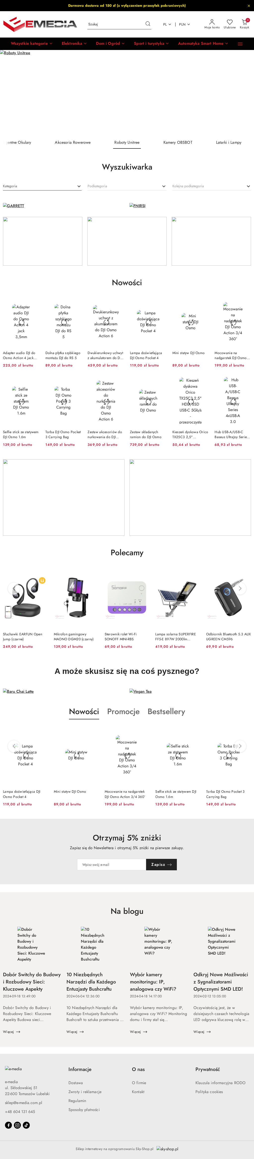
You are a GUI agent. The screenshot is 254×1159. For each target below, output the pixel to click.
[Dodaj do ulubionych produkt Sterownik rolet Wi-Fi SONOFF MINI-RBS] (93, 573)
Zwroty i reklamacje (84, 1092)
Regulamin (77, 1101)
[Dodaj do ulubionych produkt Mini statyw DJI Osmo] (203, 303)
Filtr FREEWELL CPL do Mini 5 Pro (228, 637)
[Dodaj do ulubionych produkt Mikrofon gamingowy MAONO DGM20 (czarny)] (42, 573)
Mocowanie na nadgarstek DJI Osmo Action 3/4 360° (231, 355)
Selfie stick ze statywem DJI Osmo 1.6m (21, 434)
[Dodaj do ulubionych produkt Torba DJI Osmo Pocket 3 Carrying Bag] (76, 382)
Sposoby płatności (84, 1110)
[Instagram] (17, 1125)
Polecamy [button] (127, 552)
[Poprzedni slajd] (11, 93)
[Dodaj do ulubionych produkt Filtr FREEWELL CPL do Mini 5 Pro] (245, 573)
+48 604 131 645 (20, 1111)
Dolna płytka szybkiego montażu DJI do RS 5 (62, 355)
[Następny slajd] (243, 93)
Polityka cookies (209, 1092)
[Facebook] (8, 1125)
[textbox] (10, 186)
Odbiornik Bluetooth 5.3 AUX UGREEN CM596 (177, 637)
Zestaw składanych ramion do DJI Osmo (145, 434)
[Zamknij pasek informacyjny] (249, 5)
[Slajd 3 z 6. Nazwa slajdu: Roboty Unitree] (127, 93)
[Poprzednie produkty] (13, 588)
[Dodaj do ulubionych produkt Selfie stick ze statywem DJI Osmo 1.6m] (33, 382)
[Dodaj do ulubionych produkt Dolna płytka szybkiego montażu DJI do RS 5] (76, 303)
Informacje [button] (80, 1069)
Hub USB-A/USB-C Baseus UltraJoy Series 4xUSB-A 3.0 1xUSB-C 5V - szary (231, 434)
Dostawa (75, 1083)
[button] (32, 44)
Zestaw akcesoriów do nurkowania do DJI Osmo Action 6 (105, 434)
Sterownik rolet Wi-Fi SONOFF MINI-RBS (70, 637)
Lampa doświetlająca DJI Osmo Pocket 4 (146, 355)
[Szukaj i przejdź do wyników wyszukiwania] (147, 24)
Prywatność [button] (207, 1069)
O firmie (139, 1083)
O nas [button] (138, 1069)
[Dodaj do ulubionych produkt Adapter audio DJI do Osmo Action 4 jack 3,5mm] (33, 303)
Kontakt (138, 1092)
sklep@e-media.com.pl (23, 1103)
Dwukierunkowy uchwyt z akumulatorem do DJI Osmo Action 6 (105, 355)
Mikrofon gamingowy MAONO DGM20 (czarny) (23, 637)
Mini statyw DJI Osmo (188, 352)
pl (165, 24)
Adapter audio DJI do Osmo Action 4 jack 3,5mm (19, 355)
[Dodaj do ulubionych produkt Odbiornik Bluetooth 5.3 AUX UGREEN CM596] (194, 573)
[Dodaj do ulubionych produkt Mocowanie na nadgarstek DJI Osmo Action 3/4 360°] (245, 303)
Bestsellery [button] (166, 711)
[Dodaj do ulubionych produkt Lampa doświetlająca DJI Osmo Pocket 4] (160, 303)
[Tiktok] (26, 1125)
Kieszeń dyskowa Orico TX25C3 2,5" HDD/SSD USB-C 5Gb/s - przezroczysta (190, 434)
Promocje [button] (123, 711)
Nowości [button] (84, 711)
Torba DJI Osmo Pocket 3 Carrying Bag (63, 434)
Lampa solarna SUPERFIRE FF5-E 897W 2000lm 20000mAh (125, 637)
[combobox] (42, 186)
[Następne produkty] (240, 588)
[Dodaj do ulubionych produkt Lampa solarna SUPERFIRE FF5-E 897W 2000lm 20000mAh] (143, 573)
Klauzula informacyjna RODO (220, 1083)
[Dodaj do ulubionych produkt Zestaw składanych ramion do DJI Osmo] (160, 382)
